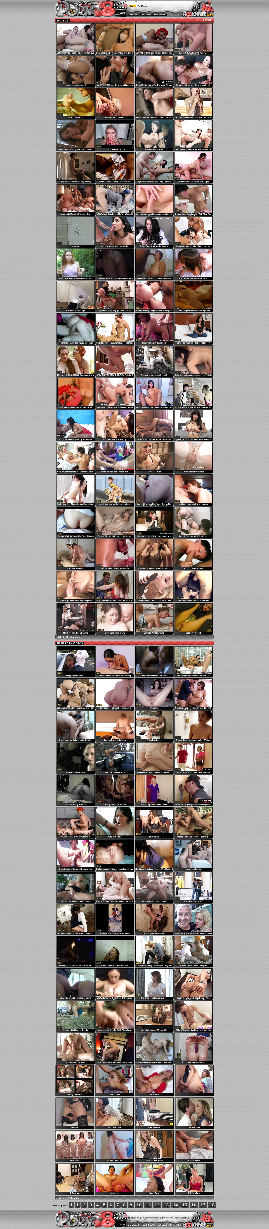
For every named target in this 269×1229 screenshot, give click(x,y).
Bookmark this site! (68, 1198)
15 (184, 1205)
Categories (134, 14)
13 (166, 1205)
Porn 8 (132, 6)
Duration (207, 20)
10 (139, 1205)
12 (157, 1205)
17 (203, 1205)
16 (193, 1205)
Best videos (159, 14)
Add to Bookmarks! (68, 637)
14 (175, 1205)
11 (148, 1205)
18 (212, 1205)
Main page (146, 14)
